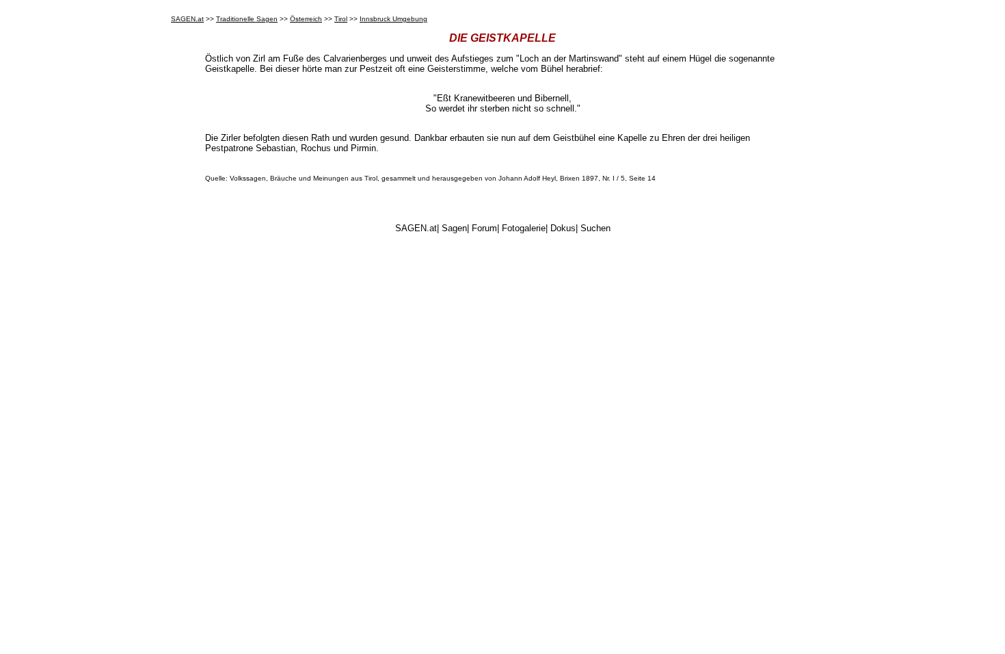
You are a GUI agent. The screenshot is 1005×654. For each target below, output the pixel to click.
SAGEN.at (187, 19)
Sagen (454, 228)
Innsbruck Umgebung (393, 19)
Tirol (340, 19)
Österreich (306, 19)
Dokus (563, 228)
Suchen (595, 228)
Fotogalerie (524, 228)
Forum (484, 228)
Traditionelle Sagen (247, 19)
